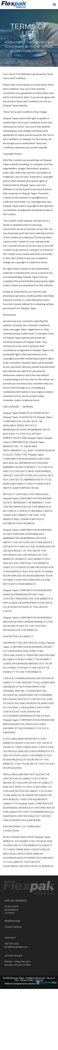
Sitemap (39, 980)
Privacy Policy (27, 980)
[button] (54, 4)
